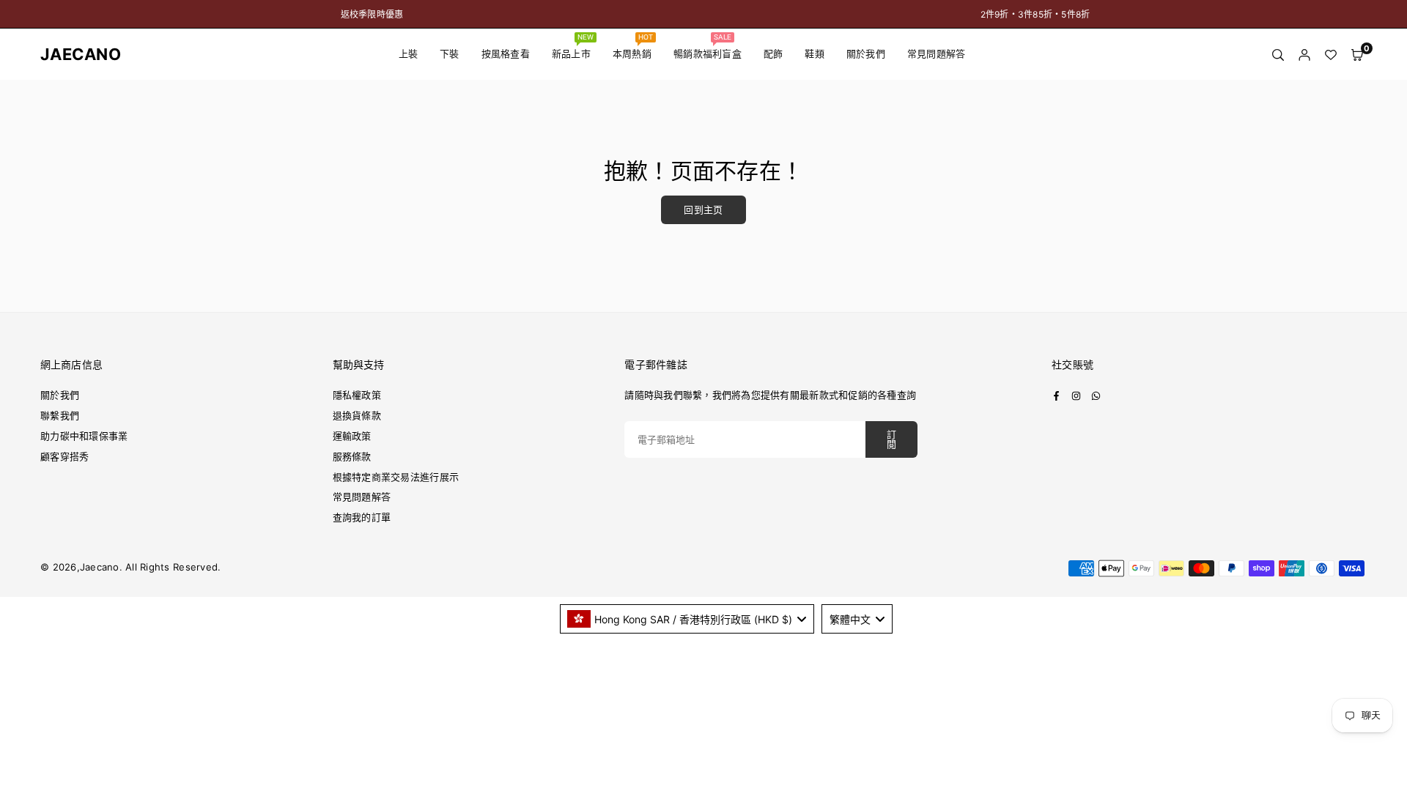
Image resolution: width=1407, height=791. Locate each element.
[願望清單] (1331, 55)
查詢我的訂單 (362, 517)
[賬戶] (1304, 55)
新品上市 (573, 46)
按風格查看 (505, 53)
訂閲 (891, 439)
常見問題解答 (936, 53)
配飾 (773, 53)
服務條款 (352, 456)
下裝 (449, 53)
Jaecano (69, 54)
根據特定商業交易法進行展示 (396, 477)
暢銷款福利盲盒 (707, 46)
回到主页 (703, 209)
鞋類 (814, 53)
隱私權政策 (357, 395)
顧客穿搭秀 (64, 456)
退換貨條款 (357, 415)
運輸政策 (352, 436)
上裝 (408, 53)
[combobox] (687, 619)
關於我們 (865, 53)
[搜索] (1278, 55)
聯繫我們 (59, 415)
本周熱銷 (633, 46)
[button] (1357, 55)
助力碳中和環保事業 (84, 436)
